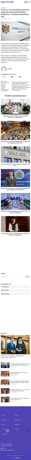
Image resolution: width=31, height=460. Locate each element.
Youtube (6, 290)
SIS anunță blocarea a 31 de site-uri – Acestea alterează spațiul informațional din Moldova (5, 86)
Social (3, 424)
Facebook (6, 286)
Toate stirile (26, 2)
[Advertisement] (15, 254)
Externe (17, 424)
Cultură (3, 429)
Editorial (4, 434)
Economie (17, 419)
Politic (17, 415)
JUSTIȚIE (3, 419)
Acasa (3, 415)
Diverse (17, 429)
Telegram (6, 294)
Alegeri (3, 8)
